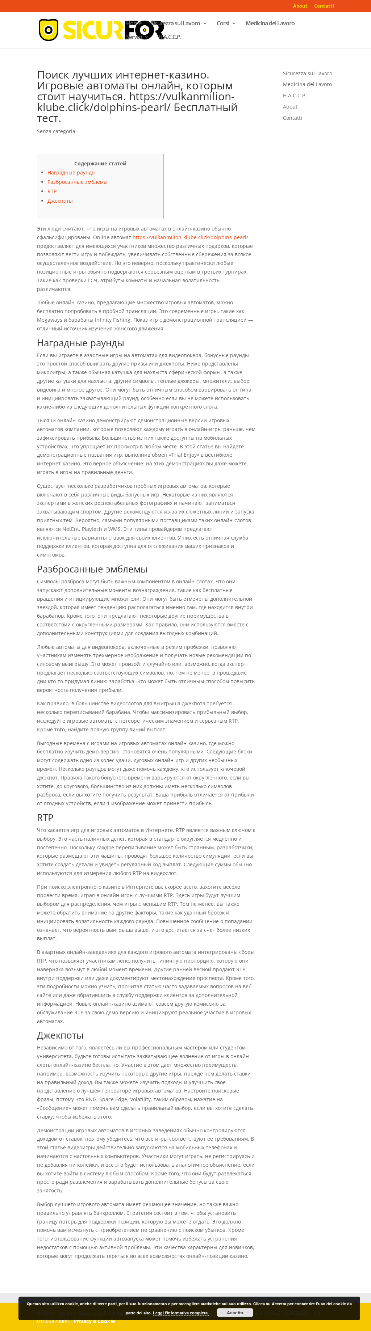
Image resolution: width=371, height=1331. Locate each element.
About (300, 6)
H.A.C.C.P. (169, 37)
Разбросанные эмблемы (77, 181)
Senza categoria (56, 131)
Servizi (134, 37)
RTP (52, 191)
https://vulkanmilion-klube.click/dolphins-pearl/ (190, 237)
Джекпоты (60, 200)
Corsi (223, 24)
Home (133, 24)
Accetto (235, 1312)
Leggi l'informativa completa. (181, 1312)
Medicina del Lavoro (270, 24)
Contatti (324, 6)
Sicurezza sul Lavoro (175, 24)
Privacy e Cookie (94, 1321)
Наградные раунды (71, 172)
